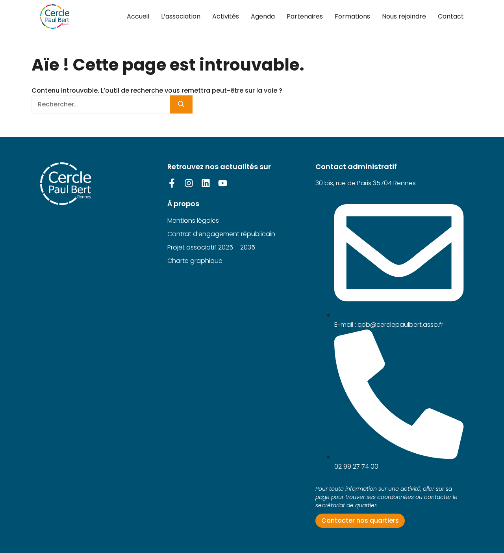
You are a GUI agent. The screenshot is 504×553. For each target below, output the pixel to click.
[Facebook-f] (171, 183)
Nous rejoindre (404, 16)
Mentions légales (193, 220)
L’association (180, 16)
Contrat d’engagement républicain (221, 233)
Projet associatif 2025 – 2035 (211, 247)
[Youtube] (222, 183)
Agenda (263, 16)
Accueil (138, 16)
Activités (225, 16)
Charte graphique (194, 260)
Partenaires (305, 16)
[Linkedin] (205, 183)
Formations (352, 16)
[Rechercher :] (101, 104)
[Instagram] (188, 183)
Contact (451, 16)
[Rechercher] (181, 104)
